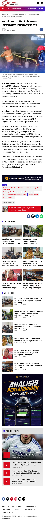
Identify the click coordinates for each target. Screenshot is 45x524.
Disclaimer (29, 507)
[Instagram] (15, 499)
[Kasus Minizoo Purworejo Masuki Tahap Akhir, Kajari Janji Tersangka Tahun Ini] (33, 275)
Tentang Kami (7, 512)
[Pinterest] (11, 499)
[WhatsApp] (41, 216)
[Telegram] (37, 216)
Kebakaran (29, 192)
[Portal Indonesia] (10, 3)
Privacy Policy (17, 507)
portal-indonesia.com (13, 29)
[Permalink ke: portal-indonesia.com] (4, 30)
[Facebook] (28, 216)
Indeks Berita (27, 509)
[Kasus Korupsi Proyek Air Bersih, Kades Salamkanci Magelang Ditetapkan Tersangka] (12, 275)
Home (4, 14)
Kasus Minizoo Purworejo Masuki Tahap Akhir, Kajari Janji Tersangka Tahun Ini (33, 285)
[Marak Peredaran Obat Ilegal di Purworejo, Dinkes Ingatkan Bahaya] (33, 253)
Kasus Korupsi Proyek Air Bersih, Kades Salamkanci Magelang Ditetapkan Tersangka (11, 285)
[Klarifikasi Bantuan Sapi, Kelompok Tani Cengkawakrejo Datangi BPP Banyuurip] (12, 231)
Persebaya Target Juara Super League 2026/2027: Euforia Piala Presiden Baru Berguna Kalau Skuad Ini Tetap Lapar (26, 480)
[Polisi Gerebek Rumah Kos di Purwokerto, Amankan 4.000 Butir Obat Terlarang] (12, 253)
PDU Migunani (9, 197)
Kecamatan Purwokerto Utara (15, 195)
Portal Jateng (12, 14)
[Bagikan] (41, 29)
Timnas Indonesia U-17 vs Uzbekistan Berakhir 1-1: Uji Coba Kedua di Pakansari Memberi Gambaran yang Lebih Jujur (26, 464)
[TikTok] (23, 499)
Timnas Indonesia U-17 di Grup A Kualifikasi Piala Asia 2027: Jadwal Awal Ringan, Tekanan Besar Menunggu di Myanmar (25, 472)
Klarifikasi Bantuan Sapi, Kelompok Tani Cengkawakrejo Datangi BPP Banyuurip (11, 241)
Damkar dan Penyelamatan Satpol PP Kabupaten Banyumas (21, 188)
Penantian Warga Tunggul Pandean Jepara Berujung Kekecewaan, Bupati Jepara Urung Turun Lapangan (31, 241)
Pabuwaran (34, 195)
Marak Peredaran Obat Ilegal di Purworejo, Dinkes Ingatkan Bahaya (33, 263)
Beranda (5, 507)
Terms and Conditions (10, 509)
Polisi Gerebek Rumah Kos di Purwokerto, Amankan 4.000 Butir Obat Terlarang (10, 263)
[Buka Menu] (38, 3)
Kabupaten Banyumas (13, 192)
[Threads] (19, 499)
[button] (42, 3)
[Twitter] (33, 216)
